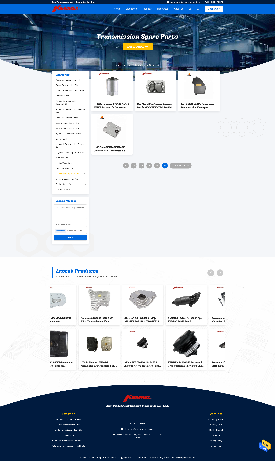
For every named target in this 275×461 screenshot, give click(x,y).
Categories (131, 9)
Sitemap (216, 435)
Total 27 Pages (181, 165)
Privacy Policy (216, 440)
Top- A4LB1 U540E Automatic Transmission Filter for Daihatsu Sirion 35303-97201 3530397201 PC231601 (197, 105)
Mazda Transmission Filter (67, 128)
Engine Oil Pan (62, 96)
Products (147, 9)
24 (141, 165)
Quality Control (216, 430)
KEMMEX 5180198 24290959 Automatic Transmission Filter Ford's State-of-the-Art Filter (72, 364)
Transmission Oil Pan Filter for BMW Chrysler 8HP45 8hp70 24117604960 (158, 364)
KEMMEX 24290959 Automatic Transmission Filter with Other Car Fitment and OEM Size (115, 364)
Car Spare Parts (63, 189)
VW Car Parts (62, 158)
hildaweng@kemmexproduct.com (184, 2)
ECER (192, 457)
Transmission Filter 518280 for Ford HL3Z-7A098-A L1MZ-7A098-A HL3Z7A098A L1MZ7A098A (202, 319)
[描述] (198, 9)
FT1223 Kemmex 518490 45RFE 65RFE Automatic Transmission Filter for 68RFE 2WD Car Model (112, 105)
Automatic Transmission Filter (69, 80)
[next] (220, 272)
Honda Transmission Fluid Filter (70, 90)
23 (133, 165)
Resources (162, 9)
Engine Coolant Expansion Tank (70, 152)
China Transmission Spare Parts (95, 457)
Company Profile (215, 419)
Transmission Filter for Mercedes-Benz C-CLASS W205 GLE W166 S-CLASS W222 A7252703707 (158, 319)
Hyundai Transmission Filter (68, 133)
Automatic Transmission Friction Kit (70, 145)
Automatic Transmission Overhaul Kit (66, 102)
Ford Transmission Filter (67, 118)
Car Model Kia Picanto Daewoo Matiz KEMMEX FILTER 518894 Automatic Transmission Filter (155, 105)
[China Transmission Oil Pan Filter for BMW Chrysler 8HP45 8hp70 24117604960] (159, 343)
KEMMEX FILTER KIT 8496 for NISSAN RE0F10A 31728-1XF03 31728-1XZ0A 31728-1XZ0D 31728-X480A (71, 319)
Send (70, 237)
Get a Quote (214, 9)
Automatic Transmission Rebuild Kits (70, 110)
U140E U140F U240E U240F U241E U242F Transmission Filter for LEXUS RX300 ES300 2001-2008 (111, 149)
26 (157, 165)
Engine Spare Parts (64, 184)
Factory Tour (216, 425)
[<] (126, 166)
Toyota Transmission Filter (67, 85)
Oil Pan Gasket (62, 139)
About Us (178, 9)
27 (164, 165)
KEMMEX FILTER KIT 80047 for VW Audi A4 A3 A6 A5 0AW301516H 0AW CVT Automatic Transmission (114, 319)
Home (117, 9)
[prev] (210, 272)
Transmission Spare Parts (67, 173)
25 (149, 165)
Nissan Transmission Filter (67, 123)
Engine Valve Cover (64, 163)
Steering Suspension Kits (67, 179)
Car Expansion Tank (65, 168)
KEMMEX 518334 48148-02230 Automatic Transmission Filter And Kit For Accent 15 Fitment (202, 364)
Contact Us (216, 446)
